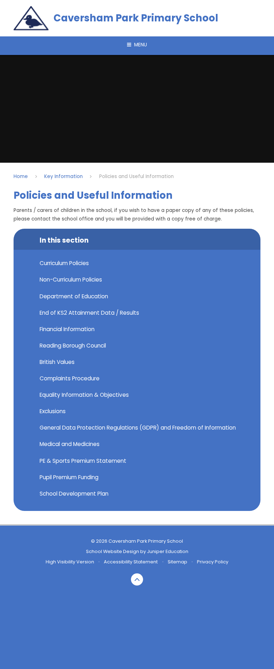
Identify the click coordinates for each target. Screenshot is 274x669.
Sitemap (177, 562)
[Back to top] (137, 579)
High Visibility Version (70, 562)
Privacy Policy (212, 562)
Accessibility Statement (131, 562)
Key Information (63, 176)
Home (21, 176)
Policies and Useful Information (136, 176)
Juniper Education (167, 551)
